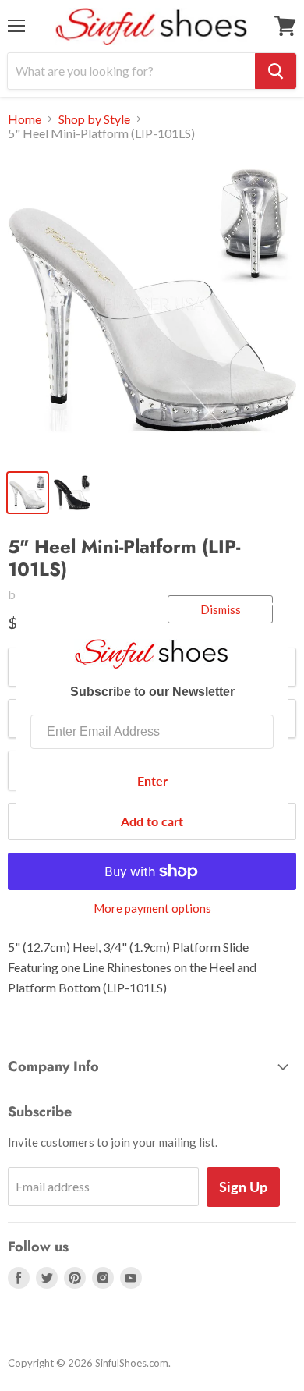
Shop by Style (94, 119)
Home (24, 119)
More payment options (152, 908)
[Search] (275, 71)
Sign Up (243, 1186)
